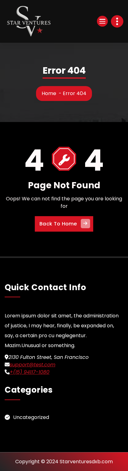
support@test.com (32, 364)
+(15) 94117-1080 (29, 372)
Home (49, 93)
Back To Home (58, 223)
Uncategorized (31, 417)
